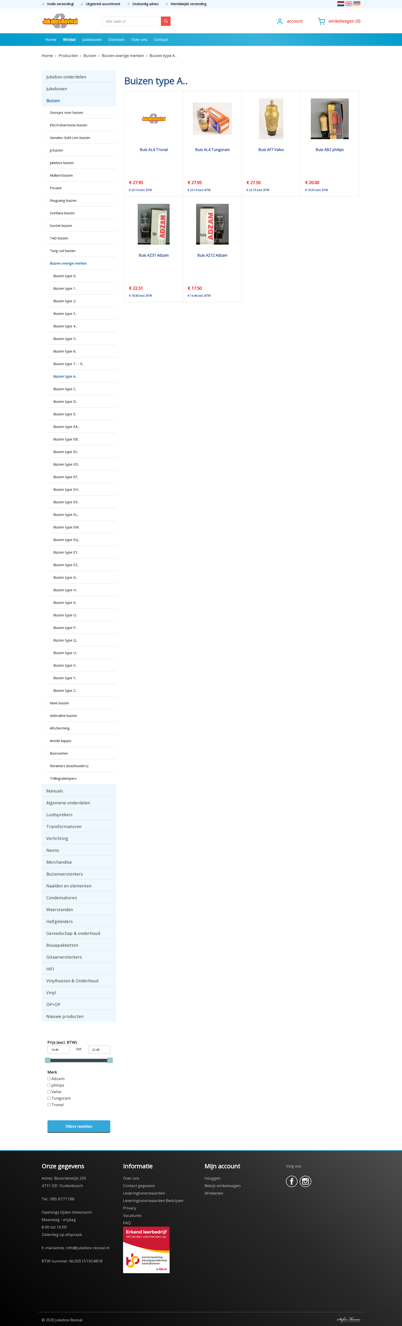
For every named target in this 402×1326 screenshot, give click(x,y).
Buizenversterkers (64, 874)
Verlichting (57, 838)
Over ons (139, 39)
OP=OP (53, 1004)
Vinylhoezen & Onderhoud (72, 981)
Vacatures (132, 1215)
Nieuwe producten (65, 1016)
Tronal (57, 1104)
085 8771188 (62, 1199)
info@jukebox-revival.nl (88, 1247)
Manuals (54, 791)
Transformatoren (63, 826)
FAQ (127, 1222)
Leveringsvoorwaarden (144, 1193)
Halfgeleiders (59, 921)
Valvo (56, 1091)
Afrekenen (213, 1193)
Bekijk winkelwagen (222, 1185)
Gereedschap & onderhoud (73, 933)
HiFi (50, 969)
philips (57, 1085)
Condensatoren (61, 897)
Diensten (116, 39)
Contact (161, 39)
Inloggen (212, 1178)
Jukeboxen (92, 39)
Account (295, 21)
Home (50, 39)
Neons (52, 850)
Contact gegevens (139, 1185)
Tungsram (61, 1098)
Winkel (69, 39)
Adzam (57, 1078)
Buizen (53, 100)
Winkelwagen (341, 21)
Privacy (129, 1208)
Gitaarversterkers (64, 957)
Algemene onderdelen (68, 803)
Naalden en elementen (68, 886)
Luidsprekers (59, 814)
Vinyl (51, 992)
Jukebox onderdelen (66, 77)
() (344, 21)
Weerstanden (59, 909)
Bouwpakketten (62, 945)
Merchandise (59, 862)
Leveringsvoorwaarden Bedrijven (153, 1200)
